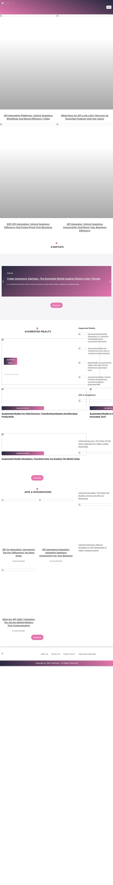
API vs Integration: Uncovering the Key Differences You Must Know (18, 552)
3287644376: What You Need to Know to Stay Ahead (33, 368)
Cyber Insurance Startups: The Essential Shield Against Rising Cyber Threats (53, 278)
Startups (10, 273)
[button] (3, 281)
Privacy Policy (69, 654)
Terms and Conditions (87, 654)
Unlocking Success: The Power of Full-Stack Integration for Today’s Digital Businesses (94, 444)
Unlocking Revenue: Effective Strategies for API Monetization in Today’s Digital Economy (92, 548)
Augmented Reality (22, 408)
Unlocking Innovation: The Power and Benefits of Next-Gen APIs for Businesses (93, 496)
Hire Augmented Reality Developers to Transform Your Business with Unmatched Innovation (98, 338)
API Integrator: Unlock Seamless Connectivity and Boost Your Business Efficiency (84, 227)
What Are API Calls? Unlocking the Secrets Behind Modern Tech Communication (18, 622)
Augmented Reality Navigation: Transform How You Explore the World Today (41, 459)
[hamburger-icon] (108, 7)
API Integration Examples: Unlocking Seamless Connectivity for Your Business (56, 552)
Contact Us (55, 654)
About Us (44, 654)
